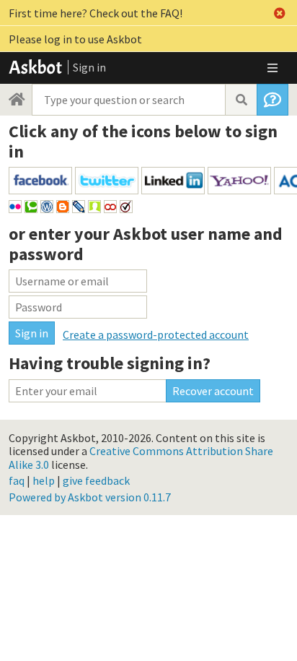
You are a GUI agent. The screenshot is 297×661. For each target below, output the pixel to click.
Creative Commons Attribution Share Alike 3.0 (141, 457)
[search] (241, 100)
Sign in (89, 67)
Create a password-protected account (156, 334)
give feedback (96, 480)
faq (17, 480)
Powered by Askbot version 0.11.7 (90, 497)
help (43, 480)
